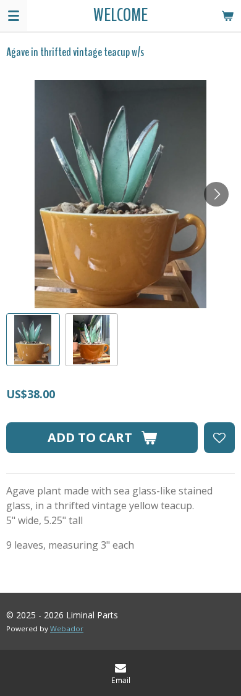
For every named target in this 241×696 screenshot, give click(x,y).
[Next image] (216, 194)
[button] (33, 340)
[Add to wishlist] (219, 437)
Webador (66, 628)
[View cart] (227, 15)
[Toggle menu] (13, 15)
